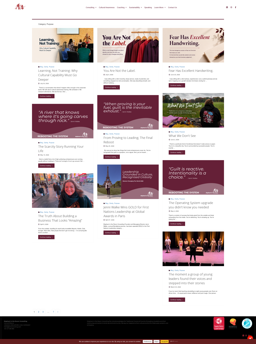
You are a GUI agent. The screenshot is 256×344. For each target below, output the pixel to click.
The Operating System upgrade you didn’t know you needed (191, 205)
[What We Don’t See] (193, 110)
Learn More (159, 7)
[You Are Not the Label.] (128, 45)
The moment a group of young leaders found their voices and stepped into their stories (190, 278)
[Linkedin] (227, 7)
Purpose (51, 67)
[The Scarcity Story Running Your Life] (62, 121)
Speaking (148, 7)
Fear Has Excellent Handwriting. (191, 70)
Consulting (90, 7)
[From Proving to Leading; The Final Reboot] (128, 112)
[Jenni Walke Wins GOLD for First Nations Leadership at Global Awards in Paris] (128, 182)
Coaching (120, 7)
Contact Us (172, 7)
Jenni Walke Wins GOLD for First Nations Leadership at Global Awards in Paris (126, 211)
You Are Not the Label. (119, 70)
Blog (41, 67)
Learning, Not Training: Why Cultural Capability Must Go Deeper (58, 74)
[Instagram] (231, 7)
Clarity (46, 67)
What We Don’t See (182, 135)
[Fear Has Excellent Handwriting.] (193, 45)
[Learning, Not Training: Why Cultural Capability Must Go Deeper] (62, 45)
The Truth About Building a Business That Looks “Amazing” (60, 218)
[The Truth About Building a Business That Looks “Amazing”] (62, 190)
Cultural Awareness (106, 7)
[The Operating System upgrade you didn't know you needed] (193, 177)
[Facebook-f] (235, 7)
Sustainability (134, 7)
